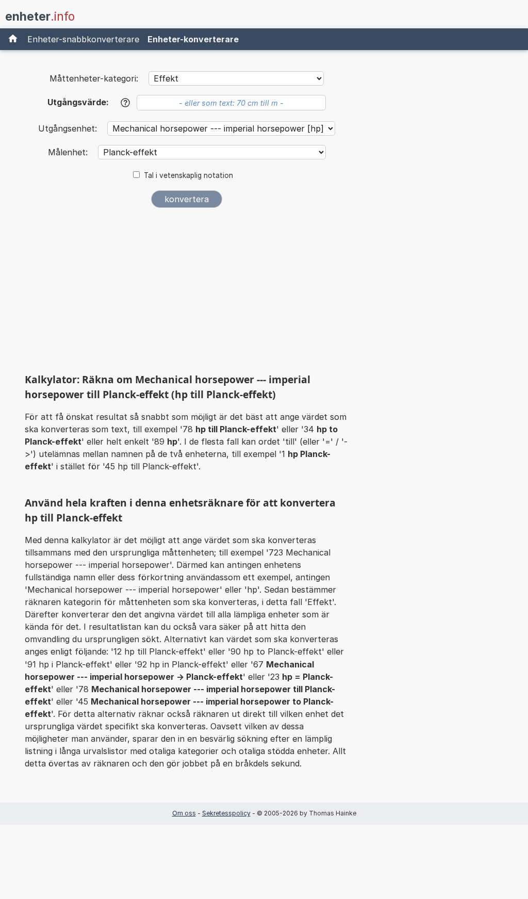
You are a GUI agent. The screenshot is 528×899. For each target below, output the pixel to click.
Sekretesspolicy (226, 813)
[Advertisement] (186, 292)
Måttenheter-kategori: (94, 78)
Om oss (184, 813)
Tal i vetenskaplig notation (188, 175)
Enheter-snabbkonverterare (83, 39)
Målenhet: (69, 152)
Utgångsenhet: (69, 128)
